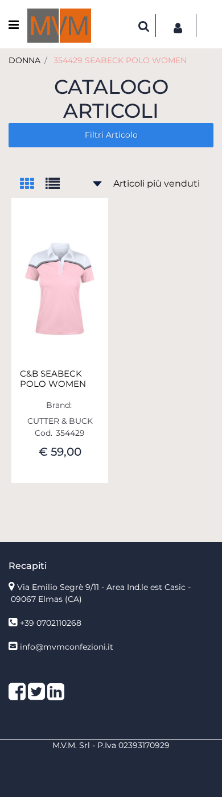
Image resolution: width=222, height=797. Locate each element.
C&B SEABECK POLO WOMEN (53, 379)
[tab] (33, 184)
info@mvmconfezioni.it (66, 647)
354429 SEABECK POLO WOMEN (120, 60)
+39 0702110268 (50, 623)
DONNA (24, 60)
